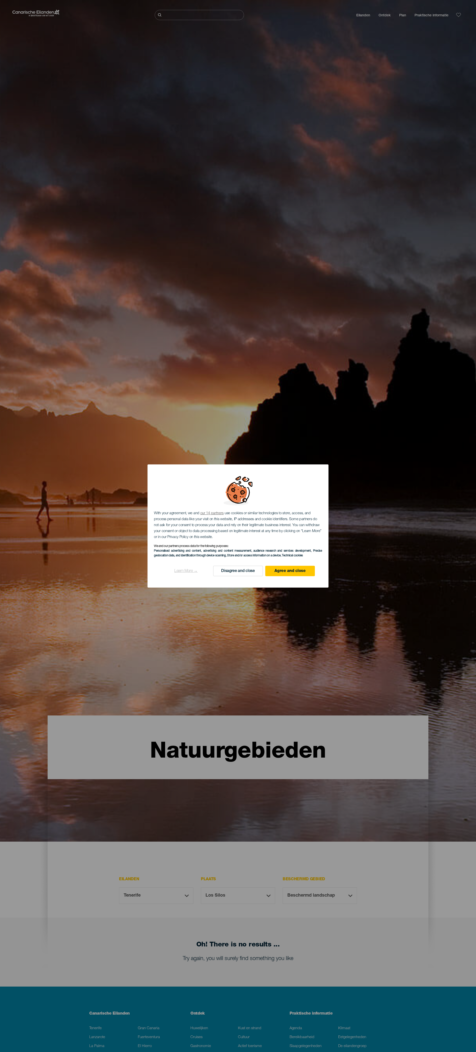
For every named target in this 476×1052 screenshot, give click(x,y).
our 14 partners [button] (212, 513)
